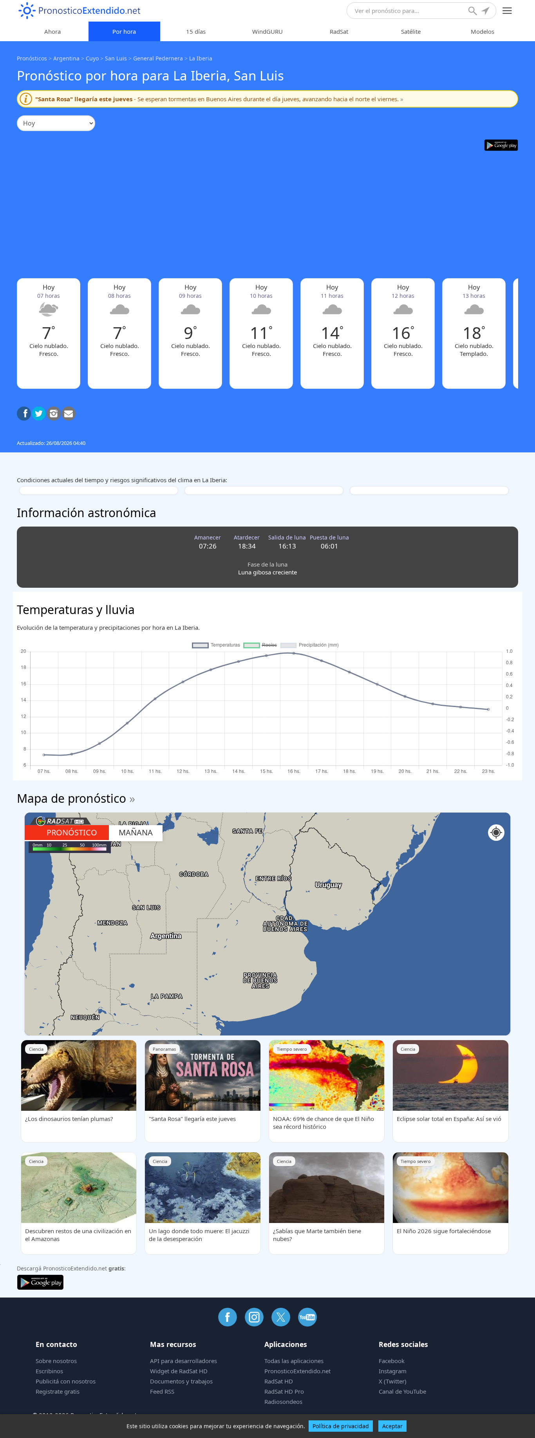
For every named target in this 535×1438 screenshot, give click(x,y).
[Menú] (507, 11)
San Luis (116, 58)
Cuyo (92, 58)
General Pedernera (158, 58)
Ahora (52, 31)
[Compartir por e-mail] (68, 413)
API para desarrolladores (183, 1361)
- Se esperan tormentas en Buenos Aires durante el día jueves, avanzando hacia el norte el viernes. (219, 99)
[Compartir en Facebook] (24, 413)
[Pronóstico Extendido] (79, 11)
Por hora (124, 31)
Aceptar (392, 1426)
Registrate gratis (58, 1391)
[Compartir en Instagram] (54, 413)
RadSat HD (278, 1381)
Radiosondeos (283, 1401)
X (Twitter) (393, 1381)
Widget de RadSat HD (179, 1371)
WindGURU (267, 31)
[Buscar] (473, 11)
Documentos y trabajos (181, 1381)
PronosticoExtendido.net (297, 1371)
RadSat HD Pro (284, 1391)
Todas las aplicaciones (294, 1361)
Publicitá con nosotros (66, 1381)
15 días (196, 31)
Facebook (392, 1361)
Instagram (393, 1371)
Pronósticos (32, 58)
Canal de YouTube (402, 1391)
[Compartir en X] (39, 413)
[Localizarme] (486, 11)
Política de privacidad (341, 1426)
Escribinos (49, 1371)
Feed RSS (162, 1391)
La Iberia (200, 58)
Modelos (482, 31)
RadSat (339, 31)
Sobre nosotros (56, 1361)
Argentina (66, 58)
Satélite (411, 31)
